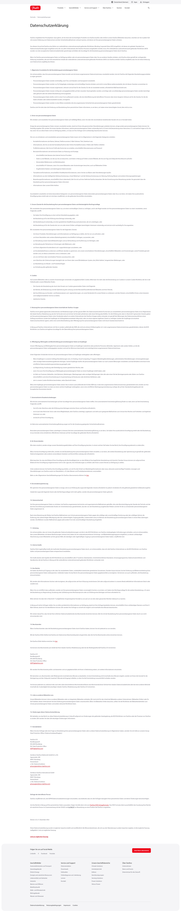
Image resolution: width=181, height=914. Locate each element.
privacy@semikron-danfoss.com (40, 766)
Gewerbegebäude (35, 869)
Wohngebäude (35, 893)
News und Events (127, 869)
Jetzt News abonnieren (141, 850)
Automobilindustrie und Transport (40, 866)
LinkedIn (33, 853)
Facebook (44, 853)
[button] (134, 2)
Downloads (64, 869)
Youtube (52, 853)
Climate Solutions (97, 866)
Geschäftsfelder (35, 863)
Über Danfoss (127, 863)
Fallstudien (64, 872)
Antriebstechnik (97, 869)
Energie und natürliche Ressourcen (41, 875)
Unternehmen (126, 866)
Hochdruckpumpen (98, 875)
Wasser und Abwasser (37, 896)
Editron (94, 872)
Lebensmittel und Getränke (38, 878)
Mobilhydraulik (35, 887)
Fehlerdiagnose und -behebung (71, 875)
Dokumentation (66, 866)
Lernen (63, 878)
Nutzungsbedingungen (44, 17)
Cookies (75, 905)
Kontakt (63, 881)
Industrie (33, 881)
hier (87, 475)
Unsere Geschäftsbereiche (101, 863)
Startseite (33, 17)
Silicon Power (96, 884)
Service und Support (68, 863)
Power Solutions (97, 881)
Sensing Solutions (97, 878)
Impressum (67, 905)
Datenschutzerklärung (37, 905)
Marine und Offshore (36, 884)
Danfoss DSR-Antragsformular (99, 805)
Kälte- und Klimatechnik (37, 890)
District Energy (34, 872)
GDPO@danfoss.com (36, 663)
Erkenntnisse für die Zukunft (131, 872)
